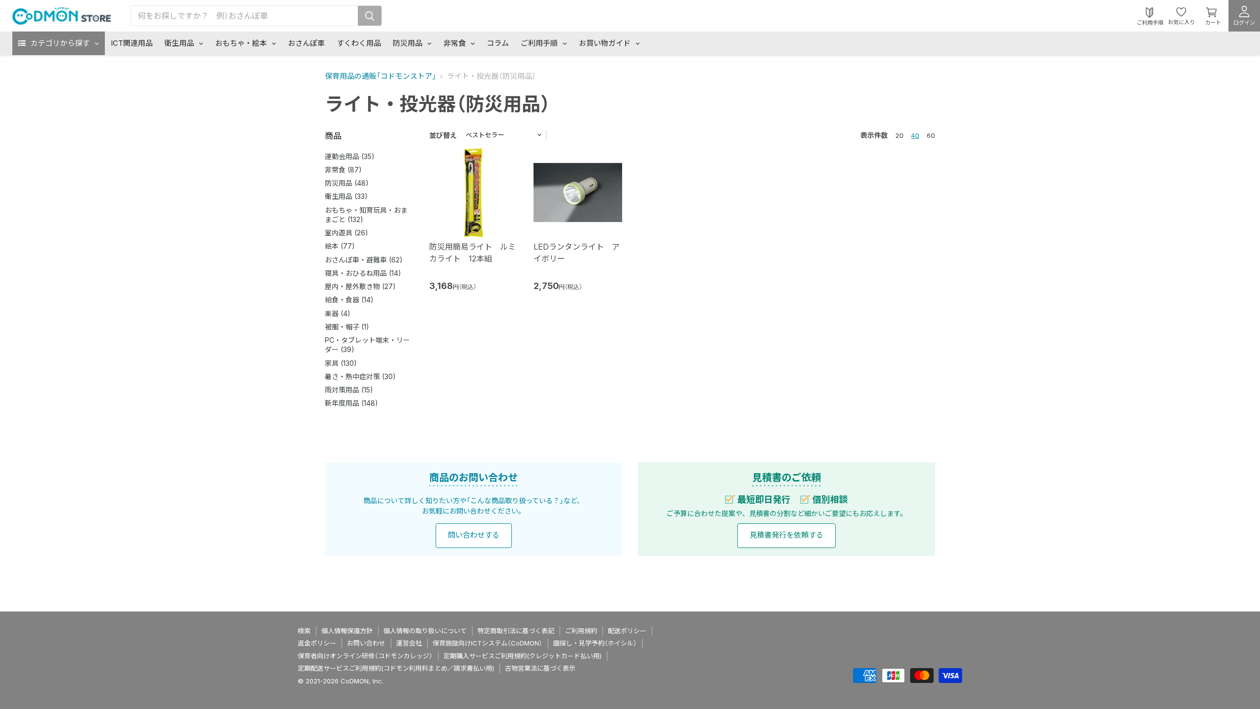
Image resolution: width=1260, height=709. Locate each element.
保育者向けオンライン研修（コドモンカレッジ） (365, 656)
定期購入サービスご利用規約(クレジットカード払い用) (522, 656)
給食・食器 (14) (349, 299)
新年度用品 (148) (351, 403)
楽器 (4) (337, 313)
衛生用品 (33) (346, 196)
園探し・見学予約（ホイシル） (595, 643)
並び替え (443, 135)
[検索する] (369, 16)
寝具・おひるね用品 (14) (363, 273)
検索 (304, 631)
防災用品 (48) (347, 183)
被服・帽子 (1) (347, 326)
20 (899, 135)
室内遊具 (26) (346, 232)
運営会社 (409, 643)
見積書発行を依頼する (786, 535)
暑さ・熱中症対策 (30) (360, 376)
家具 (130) (341, 363)
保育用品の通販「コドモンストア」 (380, 76)
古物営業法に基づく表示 (540, 668)
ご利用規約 (581, 631)
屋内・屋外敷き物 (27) (360, 286)
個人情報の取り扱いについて (425, 631)
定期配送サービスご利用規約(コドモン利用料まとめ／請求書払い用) (396, 668)
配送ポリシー (627, 631)
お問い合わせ (366, 643)
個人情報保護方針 (347, 631)
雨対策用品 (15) (349, 390)
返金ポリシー (317, 643)
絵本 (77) (340, 246)
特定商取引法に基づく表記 (515, 631)
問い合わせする (474, 535)
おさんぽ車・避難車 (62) (364, 260)
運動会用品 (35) (350, 156)
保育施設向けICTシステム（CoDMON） (487, 643)
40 (915, 135)
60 (931, 135)
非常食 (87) (343, 169)
